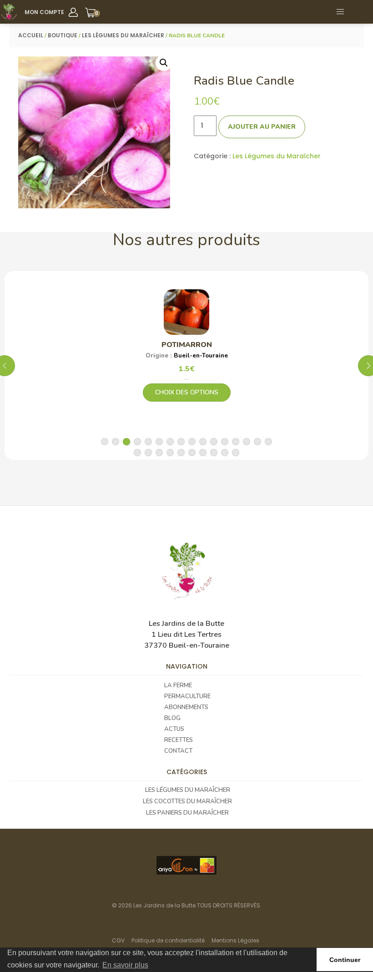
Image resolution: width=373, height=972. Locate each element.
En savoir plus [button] (125, 965)
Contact (178, 751)
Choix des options (186, 392)
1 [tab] (104, 441)
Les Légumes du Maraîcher (123, 35)
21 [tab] (181, 452)
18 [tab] (148, 452)
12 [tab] (224, 441)
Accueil (30, 35)
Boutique (62, 35)
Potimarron (186, 345)
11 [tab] (213, 441)
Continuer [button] (344, 959)
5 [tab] (148, 441)
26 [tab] (235, 452)
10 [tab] (203, 441)
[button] (361, 12)
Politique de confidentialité (168, 940)
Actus (174, 729)
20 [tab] (170, 452)
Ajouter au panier (262, 126)
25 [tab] (224, 452)
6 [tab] (159, 441)
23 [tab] (203, 452)
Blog (172, 718)
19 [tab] (159, 452)
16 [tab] (268, 441)
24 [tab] (213, 452)
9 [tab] (192, 441)
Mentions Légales (235, 940)
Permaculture (187, 696)
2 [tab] (115, 441)
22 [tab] (192, 452)
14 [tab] (246, 441)
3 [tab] (126, 441)
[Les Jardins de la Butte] (9, 12)
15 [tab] (257, 441)
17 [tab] (137, 452)
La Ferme (178, 685)
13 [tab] (235, 441)
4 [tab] (137, 441)
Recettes (178, 740)
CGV (118, 940)
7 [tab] (170, 441)
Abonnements (186, 707)
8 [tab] (181, 441)
